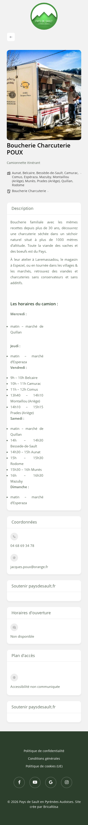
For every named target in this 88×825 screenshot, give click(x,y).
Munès (30, 181)
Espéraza (31, 177)
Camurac (71, 173)
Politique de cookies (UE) (44, 766)
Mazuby (45, 177)
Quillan (66, 181)
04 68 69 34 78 (22, 545)
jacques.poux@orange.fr (29, 566)
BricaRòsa (50, 807)
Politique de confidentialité (44, 751)
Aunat (16, 173)
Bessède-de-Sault (49, 173)
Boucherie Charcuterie (29, 191)
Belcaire (29, 173)
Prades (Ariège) (48, 181)
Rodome (18, 185)
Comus (17, 177)
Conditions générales (44, 758)
